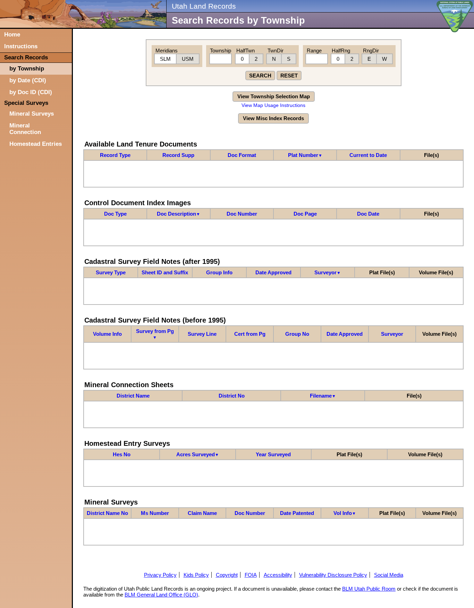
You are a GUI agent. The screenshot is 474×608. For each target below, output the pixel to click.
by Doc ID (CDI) (30, 92)
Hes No (121, 454)
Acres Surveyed (197, 454)
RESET (289, 75)
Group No (297, 334)
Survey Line (202, 334)
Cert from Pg (249, 334)
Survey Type (111, 272)
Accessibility (278, 575)
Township (220, 50)
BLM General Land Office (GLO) (161, 595)
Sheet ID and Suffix (165, 272)
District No (232, 396)
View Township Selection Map (273, 96)
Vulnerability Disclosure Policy (333, 575)
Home (12, 34)
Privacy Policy (160, 575)
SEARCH (260, 75)
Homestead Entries (35, 144)
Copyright (227, 575)
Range (314, 50)
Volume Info (107, 334)
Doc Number (242, 214)
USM (188, 59)
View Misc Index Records (273, 118)
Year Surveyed (273, 454)
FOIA (251, 575)
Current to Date (368, 155)
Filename (323, 396)
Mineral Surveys (31, 113)
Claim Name (202, 513)
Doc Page (305, 214)
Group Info (219, 272)
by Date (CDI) (27, 80)
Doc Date (368, 214)
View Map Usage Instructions (273, 105)
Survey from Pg (155, 334)
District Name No (107, 513)
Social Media (388, 575)
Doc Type (115, 214)
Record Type (115, 155)
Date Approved (273, 272)
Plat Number (305, 155)
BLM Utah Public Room (369, 589)
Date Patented (297, 513)
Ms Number (155, 513)
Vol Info (344, 513)
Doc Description (178, 214)
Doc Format (242, 155)
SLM (165, 59)
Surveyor (327, 272)
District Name (133, 396)
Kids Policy (196, 575)
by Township (26, 68)
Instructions (20, 46)
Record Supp (178, 155)
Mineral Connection (25, 128)
